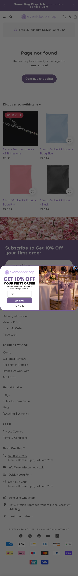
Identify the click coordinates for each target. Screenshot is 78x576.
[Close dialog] (75, 268)
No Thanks (19, 306)
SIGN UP (19, 300)
